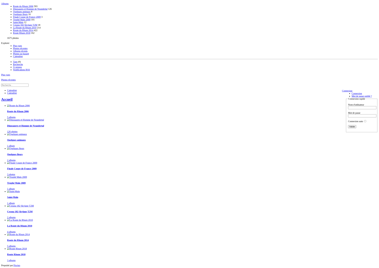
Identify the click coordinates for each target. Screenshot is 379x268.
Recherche (18, 64)
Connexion (347, 91)
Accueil (7, 99)
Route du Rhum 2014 (23, 30)
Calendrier (18, 56)
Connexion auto (356, 121)
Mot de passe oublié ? (362, 96)
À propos (17, 67)
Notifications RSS (21, 69)
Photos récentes (20, 48)
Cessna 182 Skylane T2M (25, 25)
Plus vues (17, 45)
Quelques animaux (21, 11)
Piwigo (16, 265)
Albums (5, 3)
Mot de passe (354, 113)
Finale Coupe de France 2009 (27, 17)
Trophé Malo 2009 (21, 19)
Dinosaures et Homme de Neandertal (30, 9)
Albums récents (20, 51)
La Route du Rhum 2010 (24, 27)
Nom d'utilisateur (356, 104)
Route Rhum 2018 (21, 33)
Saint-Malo (18, 22)
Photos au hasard (21, 53)
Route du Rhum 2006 (23, 6)
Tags (15, 61)
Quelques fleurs (20, 14)
